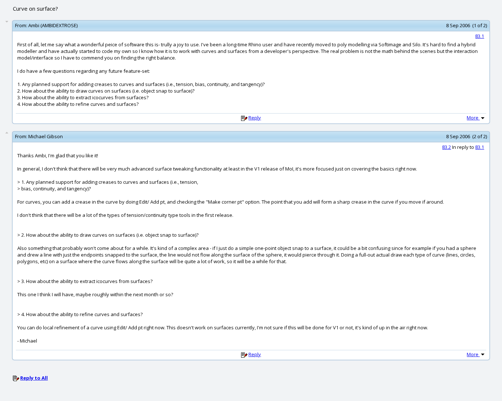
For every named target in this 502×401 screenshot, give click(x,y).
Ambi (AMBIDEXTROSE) (53, 25)
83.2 (446, 147)
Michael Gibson (45, 136)
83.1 (479, 36)
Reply (254, 117)
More (473, 117)
